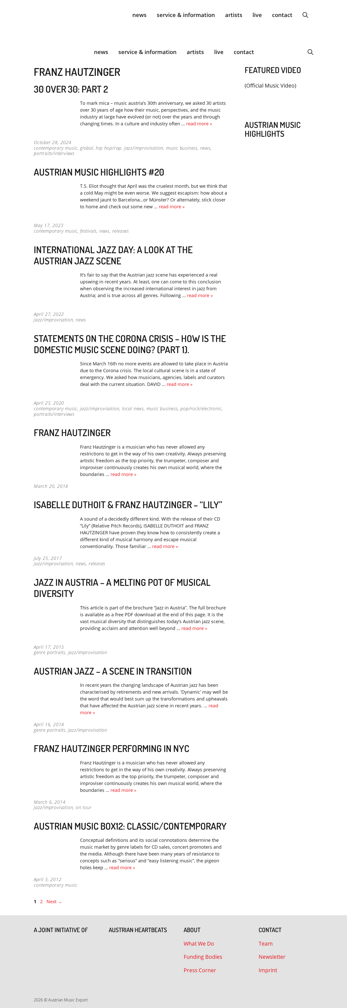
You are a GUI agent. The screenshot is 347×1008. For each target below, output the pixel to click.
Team (266, 943)
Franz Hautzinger (72, 432)
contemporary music (55, 148)
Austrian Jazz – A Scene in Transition (113, 671)
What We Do (199, 943)
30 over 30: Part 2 (71, 89)
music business (181, 148)
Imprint (268, 970)
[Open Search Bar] (305, 14)
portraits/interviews (54, 153)
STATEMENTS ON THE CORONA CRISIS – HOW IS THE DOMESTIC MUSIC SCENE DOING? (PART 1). (130, 343)
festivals (88, 231)
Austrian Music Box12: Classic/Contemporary (130, 826)
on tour (84, 807)
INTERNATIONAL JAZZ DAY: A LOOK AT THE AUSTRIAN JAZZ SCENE (113, 255)
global (86, 148)
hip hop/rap (108, 148)
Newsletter (272, 956)
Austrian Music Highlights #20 (99, 172)
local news (133, 408)
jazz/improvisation (143, 148)
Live (257, 15)
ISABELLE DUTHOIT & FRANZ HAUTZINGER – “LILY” (128, 504)
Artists (233, 15)
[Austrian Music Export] (37, 51)
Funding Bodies (203, 956)
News (139, 15)
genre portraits (49, 652)
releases (120, 231)
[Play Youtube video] (276, 97)
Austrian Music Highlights (273, 129)
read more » (199, 124)
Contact (282, 15)
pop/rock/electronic (201, 408)
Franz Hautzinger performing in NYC (111, 748)
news (205, 148)
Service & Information (186, 15)
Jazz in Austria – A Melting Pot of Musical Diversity (122, 587)
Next (54, 901)
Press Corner (200, 970)
